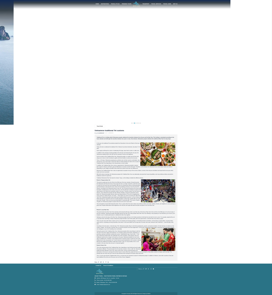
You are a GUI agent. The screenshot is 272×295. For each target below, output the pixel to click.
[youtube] (153, 268)
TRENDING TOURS (126, 3)
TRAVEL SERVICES (156, 3)
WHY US (175, 3)
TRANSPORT (145, 3)
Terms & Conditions (108, 265)
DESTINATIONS (105, 3)
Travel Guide (100, 126)
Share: (96, 262)
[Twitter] (100, 262)
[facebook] (143, 268)
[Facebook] (98, 262)
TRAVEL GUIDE (167, 3)
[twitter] (145, 268)
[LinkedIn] (108, 262)
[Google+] (103, 262)
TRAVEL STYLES (115, 3)
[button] (131, 123)
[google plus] (148, 268)
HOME (97, 3)
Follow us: (140, 268)
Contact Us (98, 265)
